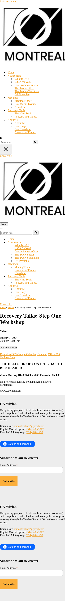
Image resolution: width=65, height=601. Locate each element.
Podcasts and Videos (26, 116)
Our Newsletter (23, 129)
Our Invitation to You (26, 85)
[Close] (5, 149)
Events (11, 307)
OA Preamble (22, 94)
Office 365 (54, 354)
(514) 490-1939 (34, 432)
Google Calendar (26, 354)
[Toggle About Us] (61, 285)
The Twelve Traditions (27, 91)
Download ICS (8, 354)
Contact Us (6, 155)
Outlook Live (7, 357)
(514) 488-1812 (35, 429)
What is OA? (22, 78)
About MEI (21, 123)
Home (11, 72)
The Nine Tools (23, 113)
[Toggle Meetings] (61, 264)
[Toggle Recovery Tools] (61, 276)
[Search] (1, 138)
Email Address (9, 465)
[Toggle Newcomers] (61, 242)
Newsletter (20, 107)
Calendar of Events (25, 103)
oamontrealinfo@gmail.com (29, 426)
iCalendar (42, 354)
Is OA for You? (23, 81)
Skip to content (8, 1)
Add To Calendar (8, 347)
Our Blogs (20, 126)
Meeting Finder (23, 100)
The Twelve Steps (24, 88)
